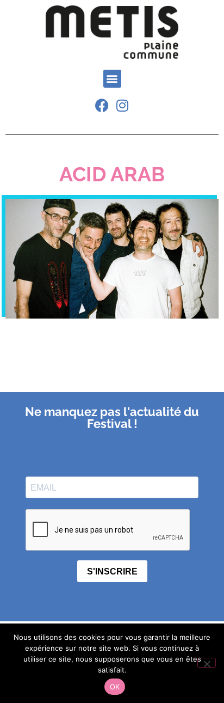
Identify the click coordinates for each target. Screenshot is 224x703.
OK (115, 686)
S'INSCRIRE (112, 571)
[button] (112, 79)
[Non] (206, 663)
